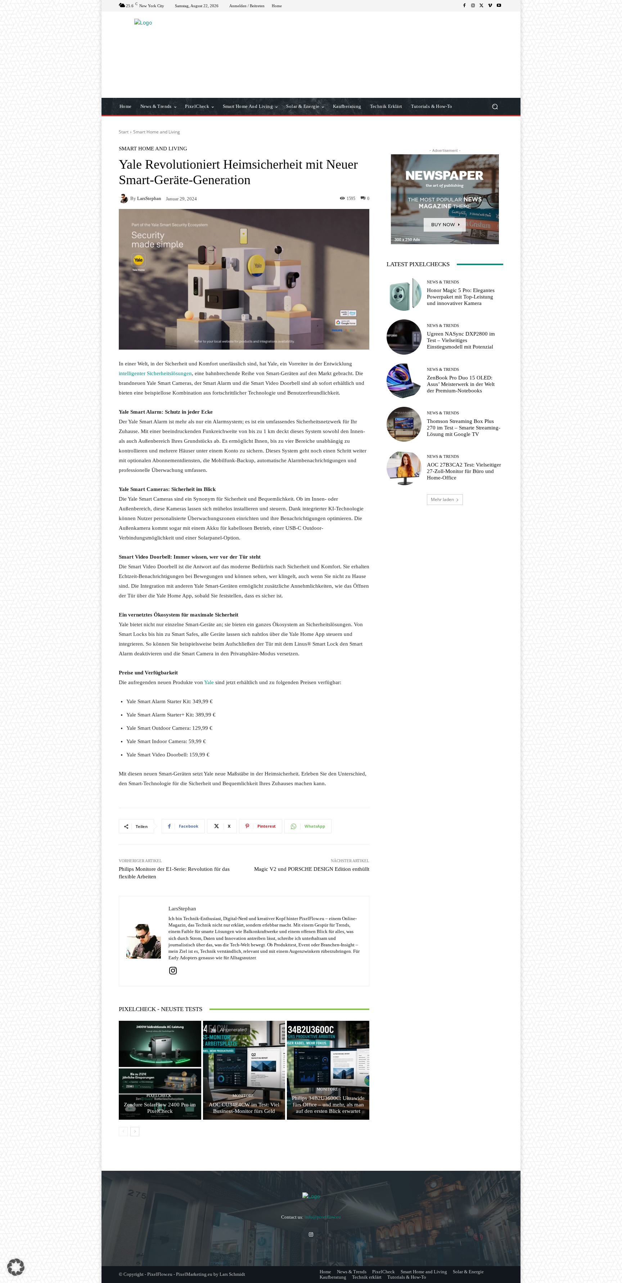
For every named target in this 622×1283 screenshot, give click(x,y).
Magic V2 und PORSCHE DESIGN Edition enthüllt (311, 869)
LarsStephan (149, 198)
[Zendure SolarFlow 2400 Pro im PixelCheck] (160, 1070)
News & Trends (443, 282)
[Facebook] (464, 5)
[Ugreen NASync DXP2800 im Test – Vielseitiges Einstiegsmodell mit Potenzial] (404, 336)
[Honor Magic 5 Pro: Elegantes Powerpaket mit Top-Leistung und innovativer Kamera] (404, 293)
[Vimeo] (490, 5)
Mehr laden (442, 499)
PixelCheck (159, 1096)
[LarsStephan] (124, 198)
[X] (481, 5)
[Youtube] (499, 5)
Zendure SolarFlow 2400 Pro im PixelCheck (160, 1108)
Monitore (243, 1096)
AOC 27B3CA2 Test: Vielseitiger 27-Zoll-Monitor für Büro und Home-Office (464, 471)
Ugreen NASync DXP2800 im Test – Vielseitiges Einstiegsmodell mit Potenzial (461, 340)
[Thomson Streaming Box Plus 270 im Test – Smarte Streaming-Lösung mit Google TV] (404, 424)
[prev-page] (123, 1131)
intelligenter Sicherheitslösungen (155, 373)
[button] (494, 106)
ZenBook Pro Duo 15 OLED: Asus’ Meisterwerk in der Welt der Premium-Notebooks (461, 384)
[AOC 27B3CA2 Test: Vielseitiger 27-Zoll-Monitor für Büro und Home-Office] (404, 467)
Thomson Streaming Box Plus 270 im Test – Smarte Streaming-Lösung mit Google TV (463, 427)
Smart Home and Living (156, 132)
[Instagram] (473, 5)
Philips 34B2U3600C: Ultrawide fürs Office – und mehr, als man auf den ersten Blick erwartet (328, 1104)
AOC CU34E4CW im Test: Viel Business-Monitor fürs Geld (244, 1108)
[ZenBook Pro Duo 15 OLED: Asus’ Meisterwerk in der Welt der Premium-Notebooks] (404, 380)
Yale (209, 682)
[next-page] (134, 1131)
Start (124, 132)
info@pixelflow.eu (323, 1217)
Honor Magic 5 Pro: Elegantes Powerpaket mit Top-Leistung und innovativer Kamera (461, 296)
